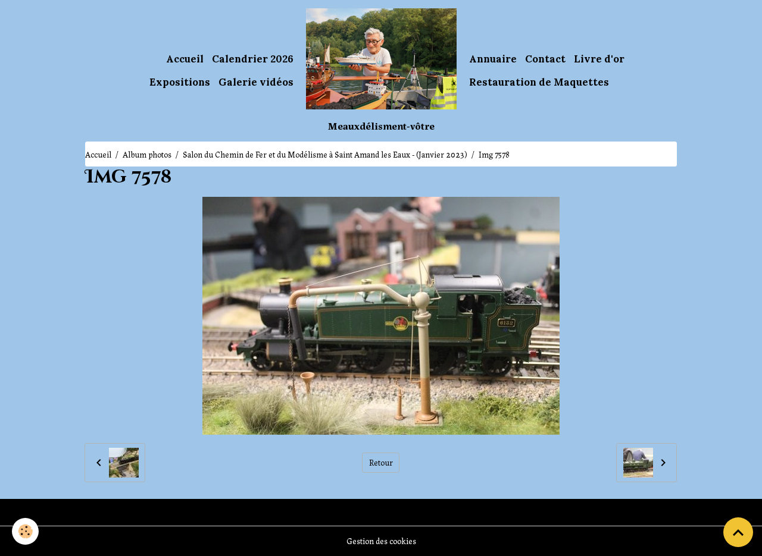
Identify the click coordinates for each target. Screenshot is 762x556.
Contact (545, 58)
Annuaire (493, 58)
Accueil (185, 58)
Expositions (179, 82)
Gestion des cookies (381, 540)
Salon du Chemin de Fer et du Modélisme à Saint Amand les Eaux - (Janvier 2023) (325, 154)
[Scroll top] (738, 532)
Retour (381, 462)
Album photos (147, 154)
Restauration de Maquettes (539, 82)
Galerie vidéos (255, 82)
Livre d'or (599, 58)
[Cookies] (25, 531)
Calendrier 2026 (252, 58)
